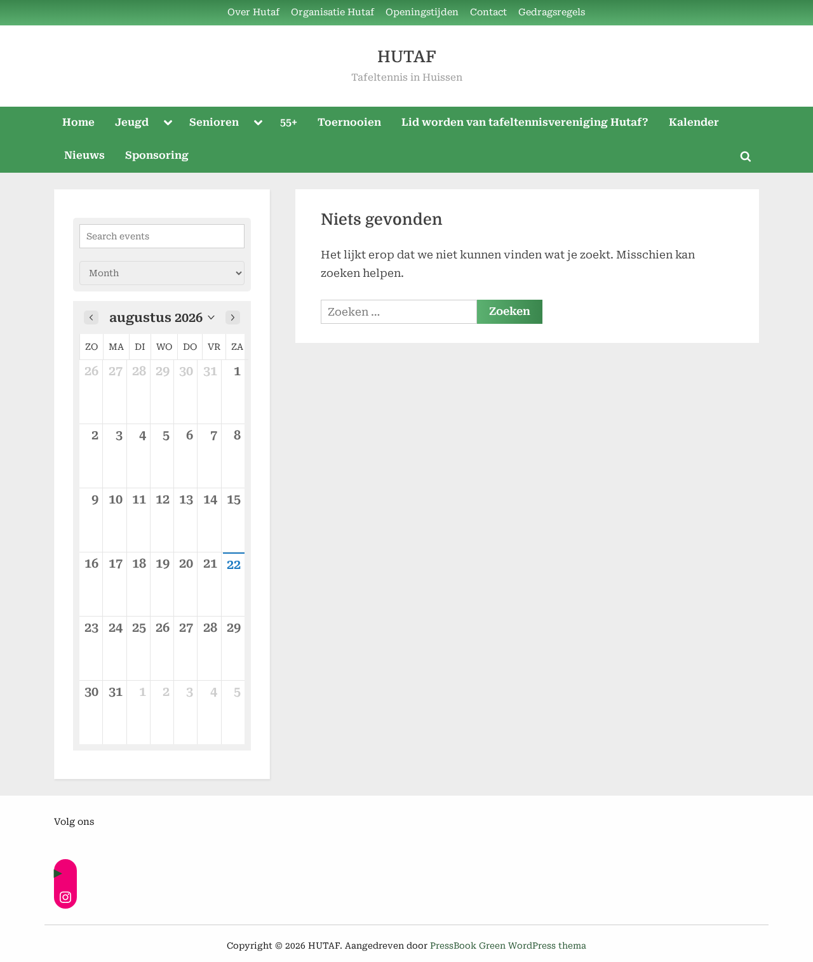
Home (78, 122)
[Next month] (232, 317)
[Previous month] (91, 317)
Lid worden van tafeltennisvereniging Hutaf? (524, 122)
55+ (288, 122)
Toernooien (349, 122)
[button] (161, 317)
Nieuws (84, 155)
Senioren (214, 122)
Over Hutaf (253, 12)
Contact (488, 12)
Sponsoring (157, 155)
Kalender (694, 122)
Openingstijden (422, 12)
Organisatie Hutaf (332, 12)
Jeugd (132, 122)
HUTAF (406, 57)
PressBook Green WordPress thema (508, 945)
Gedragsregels (551, 12)
